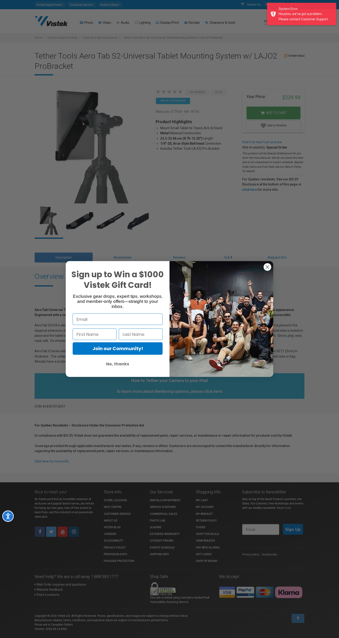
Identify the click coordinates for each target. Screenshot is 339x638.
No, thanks (117, 364)
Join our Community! (117, 348)
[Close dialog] (267, 267)
